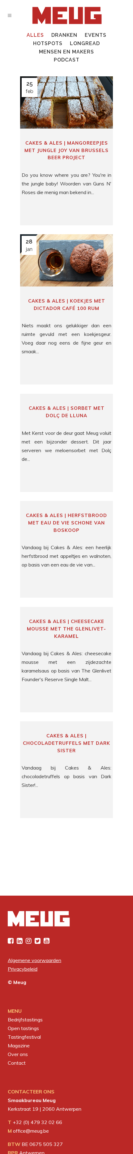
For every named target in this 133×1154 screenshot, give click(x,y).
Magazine (19, 1045)
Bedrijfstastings (25, 1019)
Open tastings (23, 1028)
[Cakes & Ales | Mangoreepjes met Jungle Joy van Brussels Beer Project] (66, 102)
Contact (17, 1063)
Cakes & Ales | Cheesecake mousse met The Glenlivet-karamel (66, 628)
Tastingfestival (24, 1037)
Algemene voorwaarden (34, 960)
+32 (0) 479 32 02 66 (37, 1122)
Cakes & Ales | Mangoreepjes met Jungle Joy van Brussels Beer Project (66, 150)
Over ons (18, 1054)
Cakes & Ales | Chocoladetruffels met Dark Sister (66, 743)
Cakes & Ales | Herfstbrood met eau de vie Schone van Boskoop (66, 522)
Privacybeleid (22, 969)
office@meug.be (31, 1131)
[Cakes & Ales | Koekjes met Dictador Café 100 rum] (66, 260)
